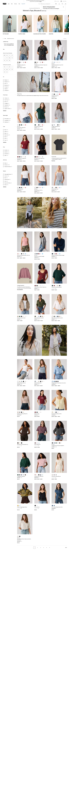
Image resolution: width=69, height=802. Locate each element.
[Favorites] (62, 4)
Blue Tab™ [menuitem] (23, 3)
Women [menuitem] (15, 3)
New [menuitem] (8, 3)
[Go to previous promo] (24, 1)
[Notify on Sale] (59, 4)
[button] (9, 41)
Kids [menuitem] (19, 3)
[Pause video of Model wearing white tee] (15, 30)
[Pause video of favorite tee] (65, 153)
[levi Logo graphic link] (4, 3)
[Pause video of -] (48, 90)
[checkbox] (4, 55)
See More (4, 110)
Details (41, 1)
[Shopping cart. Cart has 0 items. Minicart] (66, 4)
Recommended (10, 38)
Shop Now (47, 224)
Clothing (30, 8)
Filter (5, 38)
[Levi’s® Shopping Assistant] (56, 4)
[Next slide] (66, 23)
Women (33, 8)
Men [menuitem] (12, 3)
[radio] (17, 62)
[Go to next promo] (45, 1)
